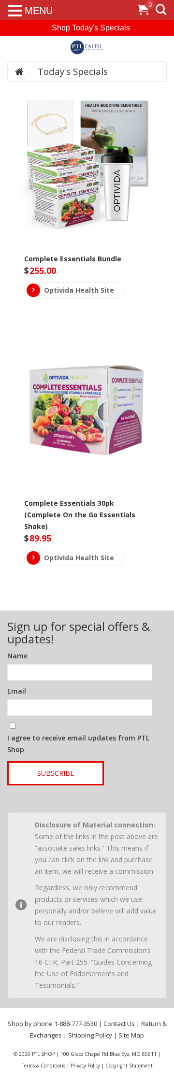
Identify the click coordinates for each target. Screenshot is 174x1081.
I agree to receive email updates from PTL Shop (78, 743)
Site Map (131, 1035)
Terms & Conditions (43, 1065)
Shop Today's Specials (91, 28)
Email (16, 691)
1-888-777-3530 (75, 1023)
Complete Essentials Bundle (72, 258)
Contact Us (119, 1023)
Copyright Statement (129, 1065)
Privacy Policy (85, 1065)
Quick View (87, 147)
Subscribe (55, 773)
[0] (143, 11)
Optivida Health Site (79, 290)
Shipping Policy (90, 1035)
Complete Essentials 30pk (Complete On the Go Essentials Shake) (79, 514)
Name (17, 655)
